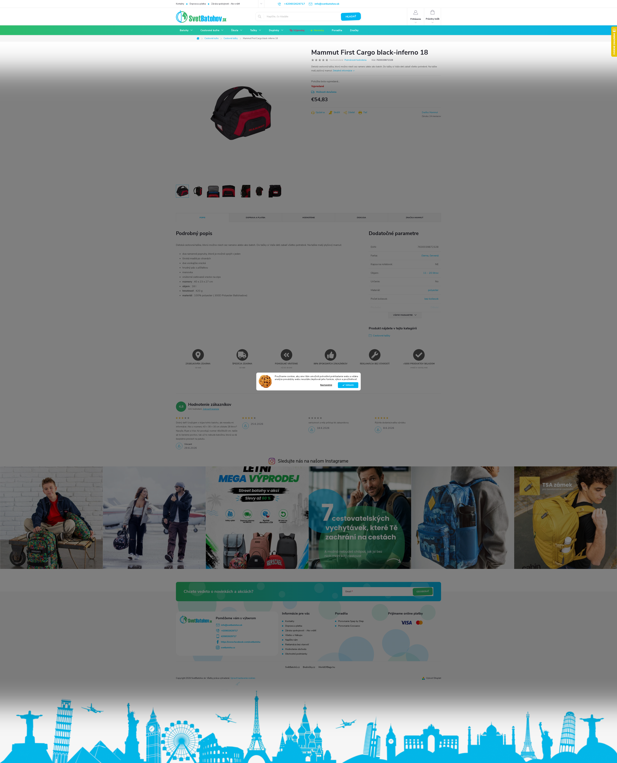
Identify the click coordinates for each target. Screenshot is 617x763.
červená (434, 255)
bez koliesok (431, 299)
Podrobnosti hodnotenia (355, 60)
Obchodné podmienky (296, 653)
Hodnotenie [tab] (308, 217)
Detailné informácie (342, 70)
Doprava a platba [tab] (255, 217)
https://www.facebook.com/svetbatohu (240, 641)
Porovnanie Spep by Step (351, 621)
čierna (424, 255)
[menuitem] (186, 30)
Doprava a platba (198, 3)
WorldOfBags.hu (326, 667)
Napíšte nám (291, 639)
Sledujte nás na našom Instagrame (313, 461)
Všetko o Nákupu (293, 635)
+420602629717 (229, 630)
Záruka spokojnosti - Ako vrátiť (225, 3)
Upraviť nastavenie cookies (242, 678)
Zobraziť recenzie (211, 409)
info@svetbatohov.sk (231, 625)
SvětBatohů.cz (292, 667)
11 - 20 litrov (430, 273)
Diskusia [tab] (361, 217)
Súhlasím (350, 385)
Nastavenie (326, 385)
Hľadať (351, 16)
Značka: (430, 112)
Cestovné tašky (381, 335)
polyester (433, 290)
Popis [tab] (202, 217)
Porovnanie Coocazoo (349, 626)
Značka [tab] (414, 217)
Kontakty (180, 3)
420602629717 (228, 636)
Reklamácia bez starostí (297, 644)
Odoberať (422, 591)
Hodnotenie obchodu (295, 649)
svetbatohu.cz (228, 647)
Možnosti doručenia (326, 92)
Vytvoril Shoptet (433, 678)
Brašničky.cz (309, 667)
